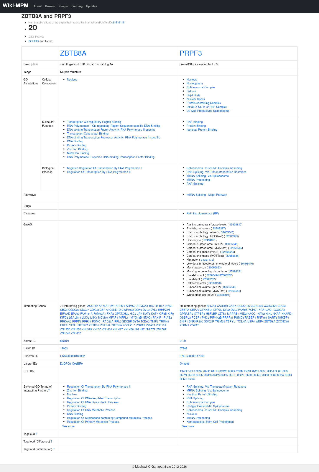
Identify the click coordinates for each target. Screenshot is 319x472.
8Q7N (183, 375)
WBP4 (260, 321)
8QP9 (216, 375)
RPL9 (117, 321)
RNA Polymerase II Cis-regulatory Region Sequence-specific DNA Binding (113, 125)
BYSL (168, 306)
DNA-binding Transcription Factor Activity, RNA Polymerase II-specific (111, 129)
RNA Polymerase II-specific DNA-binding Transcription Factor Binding (111, 157)
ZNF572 (150, 329)
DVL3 (153, 310)
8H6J (270, 371)
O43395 (184, 363)
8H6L (286, 371)
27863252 (226, 275)
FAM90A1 (100, 313)
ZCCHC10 (129, 325)
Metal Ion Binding (78, 153)
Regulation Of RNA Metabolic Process (91, 410)
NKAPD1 (287, 313)
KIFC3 (64, 317)
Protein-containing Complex (204, 103)
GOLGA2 (279, 310)
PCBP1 (196, 317)
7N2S (255, 371)
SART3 (272, 317)
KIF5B (163, 313)
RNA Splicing (195, 183)
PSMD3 (239, 317)
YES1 (73, 325)
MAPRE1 (233, 313)
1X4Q (183, 371)
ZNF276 (76, 329)
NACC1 (252, 313)
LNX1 (93, 317)
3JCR (191, 371)
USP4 (251, 321)
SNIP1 (184, 321)
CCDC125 (243, 306)
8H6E (263, 371)
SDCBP (127, 321)
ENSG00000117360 (192, 356)
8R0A (280, 375)
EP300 (75, 313)
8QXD (249, 375)
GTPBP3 (199, 313)
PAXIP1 (158, 317)
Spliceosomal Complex (201, 87)
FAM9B (243, 310)
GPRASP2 (186, 313)
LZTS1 (222, 313)
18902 (64, 348)
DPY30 (217, 310)
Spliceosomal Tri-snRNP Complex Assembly (215, 168)
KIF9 (171, 313)
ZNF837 (76, 333)
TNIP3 (154, 321)
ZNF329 (87, 329)
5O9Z (199, 371)
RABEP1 (250, 317)
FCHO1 (253, 310)
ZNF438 (129, 329)
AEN (102, 306)
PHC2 (205, 317)
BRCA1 (211, 306)
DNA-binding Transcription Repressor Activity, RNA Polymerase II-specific (113, 137)
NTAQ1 (147, 317)
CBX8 (63, 310)
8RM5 (183, 379)
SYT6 (136, 321)
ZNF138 (161, 325)
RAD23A (108, 321)
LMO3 (85, 317)
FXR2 (110, 313)
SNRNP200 (196, 321)
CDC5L (282, 306)
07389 (183, 348)
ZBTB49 (116, 325)
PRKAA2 (65, 321)
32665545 (227, 232)
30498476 (247, 263)
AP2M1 (120, 306)
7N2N (239, 371)
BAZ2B (153, 306)
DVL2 (146, 310)
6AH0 (206, 371)
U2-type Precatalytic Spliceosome (208, 111)
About (38, 6)
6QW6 (223, 371)
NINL (269, 313)
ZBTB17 (82, 325)
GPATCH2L (122, 313)
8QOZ (200, 375)
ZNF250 (65, 329)
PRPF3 (191, 53)
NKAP (277, 313)
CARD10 (222, 306)
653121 (64, 341)
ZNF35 (97, 329)
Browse (50, 6)
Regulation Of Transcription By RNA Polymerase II (99, 172)
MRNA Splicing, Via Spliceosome (208, 176)
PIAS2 (168, 317)
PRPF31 (228, 317)
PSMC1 (97, 321)
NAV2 (261, 313)
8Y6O (191, 379)
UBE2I (64, 325)
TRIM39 (220, 321)
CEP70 (104, 310)
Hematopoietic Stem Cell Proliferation (210, 421)
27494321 (210, 240)
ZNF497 (140, 329)
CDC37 (84, 310)
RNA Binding (195, 122)
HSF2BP (211, 313)
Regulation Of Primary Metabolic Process (93, 421)
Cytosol (191, 91)
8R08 (265, 375)
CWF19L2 (128, 310)
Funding (77, 6)
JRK (139, 313)
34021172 (207, 259)
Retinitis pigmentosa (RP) (203, 213)
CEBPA (184, 310)
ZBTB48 (105, 325)
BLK (161, 306)
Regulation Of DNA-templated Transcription (94, 398)
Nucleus (72, 79)
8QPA (224, 375)
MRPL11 (124, 317)
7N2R (247, 371)
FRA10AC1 (266, 310)
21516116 (118, 22)
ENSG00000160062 (72, 356)
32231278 (215, 283)
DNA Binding (75, 141)
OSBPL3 (185, 317)
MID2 (243, 313)
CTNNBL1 (206, 310)
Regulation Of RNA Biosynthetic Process (93, 402)
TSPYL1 (231, 321)
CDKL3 (94, 310)
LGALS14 (75, 317)
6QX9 (231, 371)
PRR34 (86, 321)
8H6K (278, 371)
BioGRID (33, 41)
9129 (183, 341)
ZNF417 (118, 329)
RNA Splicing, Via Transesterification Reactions (217, 172)
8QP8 (208, 375)
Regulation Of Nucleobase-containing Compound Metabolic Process (109, 418)
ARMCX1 (142, 306)
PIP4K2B (216, 317)
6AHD (215, 371)
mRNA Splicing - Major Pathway (207, 194)
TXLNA (242, 321)
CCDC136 (257, 306)
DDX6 (138, 310)
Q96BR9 (77, 363)
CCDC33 (73, 310)
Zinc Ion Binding (77, 149)
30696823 (215, 267)
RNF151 (262, 317)
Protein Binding (76, 145)
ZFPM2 (184, 325)
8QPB (232, 375)
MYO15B (136, 317)
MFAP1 (113, 317)
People (63, 6)
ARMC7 (131, 306)
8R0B (288, 375)
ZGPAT (140, 325)
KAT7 (154, 313)
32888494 (213, 275)
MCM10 (103, 317)
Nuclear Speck (196, 99)
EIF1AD (65, 313)
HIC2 (133, 313)
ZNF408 (107, 329)
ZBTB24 (94, 325)
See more (68, 426)
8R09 (273, 375)
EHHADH (164, 310)
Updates (91, 6)
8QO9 (191, 375)
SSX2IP (209, 321)
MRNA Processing (198, 180)
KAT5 (146, 313)
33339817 (235, 224)
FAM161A (86, 313)
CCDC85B (270, 306)
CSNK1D (115, 310)
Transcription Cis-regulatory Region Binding (94, 122)
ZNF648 (65, 333)
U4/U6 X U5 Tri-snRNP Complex (207, 107)
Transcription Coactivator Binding (88, 133)
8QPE (241, 375)
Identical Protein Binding (202, 129)
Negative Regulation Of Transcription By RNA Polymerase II (105, 168)
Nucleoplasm (195, 83)
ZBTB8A (73, 53)
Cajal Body (193, 95)
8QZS (257, 375)
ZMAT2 (150, 325)
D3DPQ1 (65, 363)
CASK (233, 306)
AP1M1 (110, 306)
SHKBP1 (283, 317)
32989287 (219, 228)
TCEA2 (145, 321)
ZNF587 (161, 329)
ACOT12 (92, 306)
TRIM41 (164, 321)
